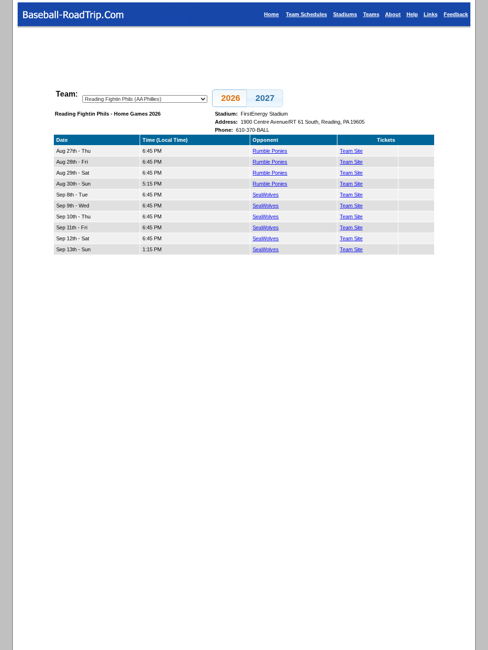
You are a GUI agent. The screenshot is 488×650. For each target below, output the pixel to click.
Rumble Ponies (270, 151)
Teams (371, 14)
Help (412, 14)
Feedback (456, 14)
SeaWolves (266, 194)
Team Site (351, 151)
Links (430, 14)
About (393, 14)
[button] (230, 98)
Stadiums (345, 14)
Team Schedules (306, 14)
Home (271, 14)
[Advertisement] (244, 54)
